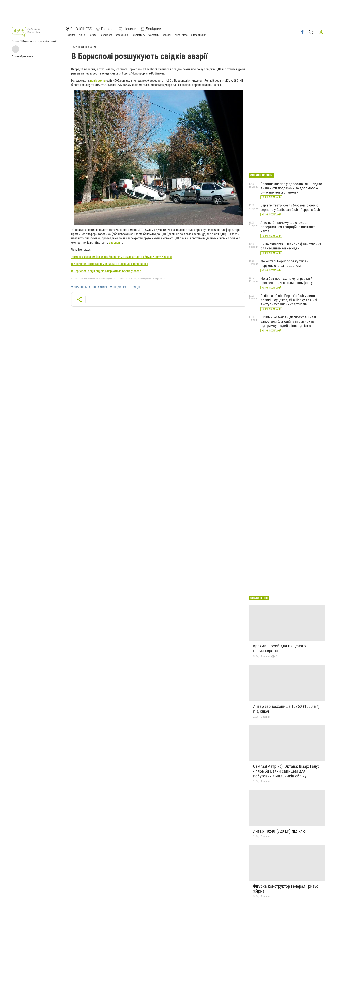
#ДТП (92, 287)
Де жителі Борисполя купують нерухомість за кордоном (284, 263)
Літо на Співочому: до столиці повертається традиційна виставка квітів (287, 227)
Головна (108, 29)
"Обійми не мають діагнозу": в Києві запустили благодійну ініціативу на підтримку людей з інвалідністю (288, 321)
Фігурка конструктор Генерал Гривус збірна (285, 889)
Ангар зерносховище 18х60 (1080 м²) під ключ (286, 709)
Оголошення (121, 34)
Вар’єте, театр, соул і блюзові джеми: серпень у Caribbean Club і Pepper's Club (290, 207)
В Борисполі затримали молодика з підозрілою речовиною (109, 264)
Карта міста (106, 34)
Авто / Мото (181, 34)
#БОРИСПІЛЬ (79, 287)
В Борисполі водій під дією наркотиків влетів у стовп (106, 271)
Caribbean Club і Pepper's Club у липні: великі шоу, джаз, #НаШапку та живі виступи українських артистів (288, 300)
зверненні (115, 242)
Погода (93, 34)
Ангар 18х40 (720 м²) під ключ (280, 831)
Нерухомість (138, 34)
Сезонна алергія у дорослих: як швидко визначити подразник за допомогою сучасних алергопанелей (291, 188)
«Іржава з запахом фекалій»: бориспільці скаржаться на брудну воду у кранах (121, 257)
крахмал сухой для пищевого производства (279, 648)
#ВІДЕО (137, 287)
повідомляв (98, 80)
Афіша (82, 34)
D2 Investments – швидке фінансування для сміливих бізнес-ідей (290, 246)
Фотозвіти (153, 34)
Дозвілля (70, 34)
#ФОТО (127, 287)
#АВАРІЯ (103, 287)
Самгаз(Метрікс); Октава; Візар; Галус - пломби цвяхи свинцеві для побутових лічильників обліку (286, 771)
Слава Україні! (198, 34)
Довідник (153, 29)
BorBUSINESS (81, 29)
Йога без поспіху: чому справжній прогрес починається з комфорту (286, 280)
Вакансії (167, 34)
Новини (130, 29)
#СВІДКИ (115, 287)
